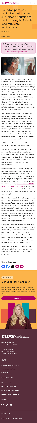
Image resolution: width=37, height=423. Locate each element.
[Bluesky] (7, 404)
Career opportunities (8, 369)
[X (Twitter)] (11, 404)
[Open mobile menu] (34, 3)
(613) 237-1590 (8, 349)
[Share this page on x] (12, 267)
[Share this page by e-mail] (22, 267)
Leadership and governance (10, 365)
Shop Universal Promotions (10, 394)
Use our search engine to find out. (17, 51)
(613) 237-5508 (9, 351)
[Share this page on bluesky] (3, 267)
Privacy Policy (5, 418)
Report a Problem (17, 418)
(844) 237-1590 (12, 353)
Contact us (4, 373)
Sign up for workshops (8, 387)
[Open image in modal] (18, 66)
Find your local (6, 383)
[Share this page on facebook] (8, 267)
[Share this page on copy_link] (17, 267)
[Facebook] (2, 404)
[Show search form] (30, 3)
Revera (13, 176)
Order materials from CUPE (10, 390)
